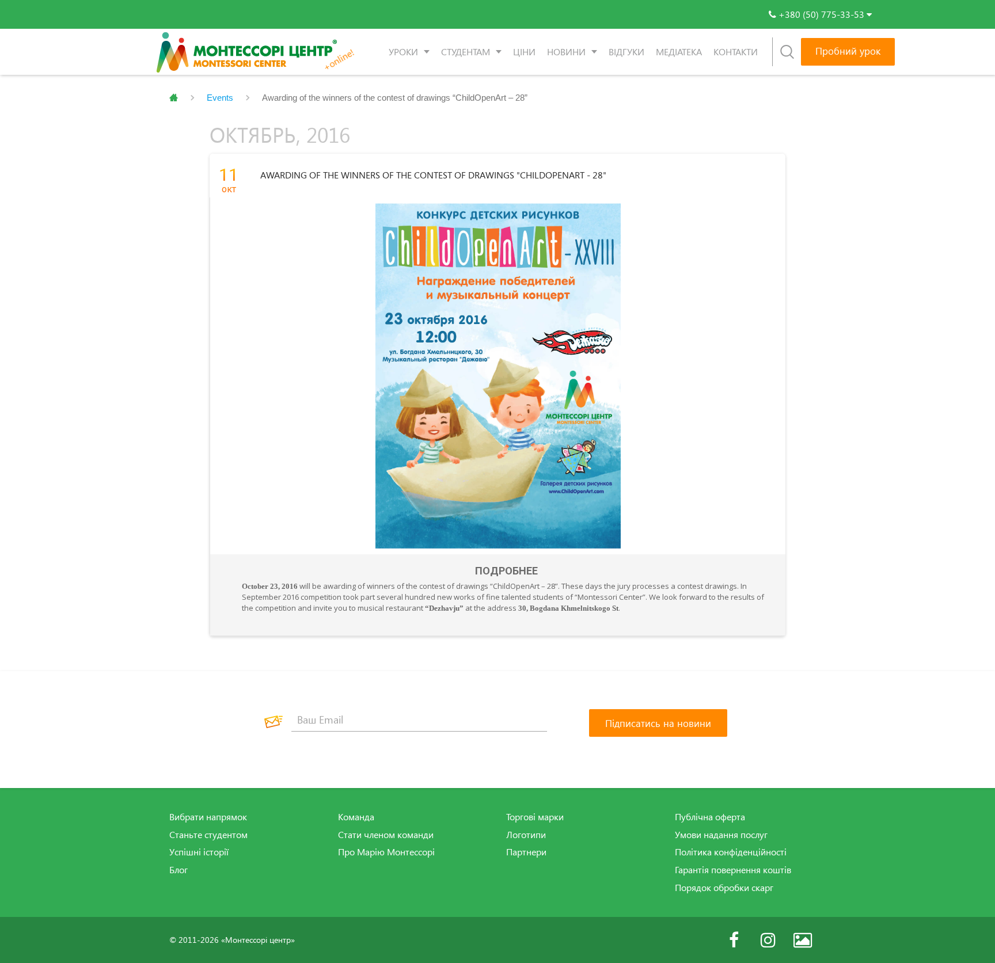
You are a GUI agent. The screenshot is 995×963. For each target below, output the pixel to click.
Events (220, 97)
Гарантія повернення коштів (733, 869)
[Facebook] (733, 939)
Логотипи (526, 834)
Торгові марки (535, 816)
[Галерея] (802, 939)
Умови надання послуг (721, 834)
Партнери (526, 852)
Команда (356, 816)
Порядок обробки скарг (724, 887)
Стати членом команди (386, 834)
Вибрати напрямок (208, 816)
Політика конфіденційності (731, 852)
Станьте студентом (208, 834)
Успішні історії (199, 852)
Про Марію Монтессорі (386, 852)
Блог (178, 869)
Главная (173, 97)
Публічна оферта (710, 816)
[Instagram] (768, 939)
